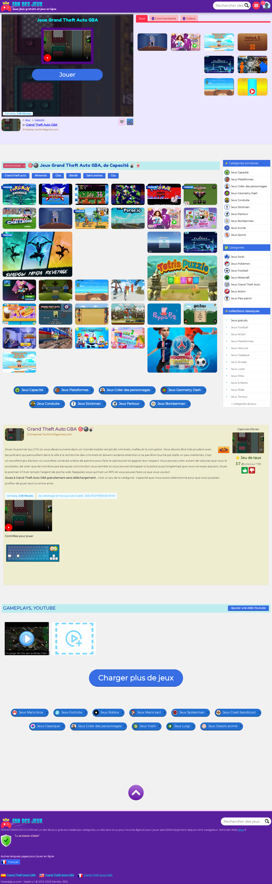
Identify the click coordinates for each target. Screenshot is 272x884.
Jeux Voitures (239, 348)
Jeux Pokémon (240, 263)
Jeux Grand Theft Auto (245, 284)
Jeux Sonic (237, 256)
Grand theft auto (15, 175)
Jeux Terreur (239, 396)
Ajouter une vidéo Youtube (248, 607)
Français (13, 862)
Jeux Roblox (109, 712)
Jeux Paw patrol (241, 298)
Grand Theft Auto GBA (98, 875)
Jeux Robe (237, 389)
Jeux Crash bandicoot (239, 712)
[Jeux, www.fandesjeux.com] (22, 6)
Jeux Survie (238, 227)
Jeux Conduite (240, 200)
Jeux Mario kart (149, 712)
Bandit (73, 175)
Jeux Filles (237, 375)
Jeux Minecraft (240, 277)
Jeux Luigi (182, 726)
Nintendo (41, 175)
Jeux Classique (240, 355)
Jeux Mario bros (31, 712)
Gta (113, 175)
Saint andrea (94, 175)
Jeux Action (238, 291)
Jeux (142, 18)
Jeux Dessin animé (223, 726)
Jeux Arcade (239, 362)
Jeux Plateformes (242, 179)
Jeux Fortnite (71, 712)
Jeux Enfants (239, 382)
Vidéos (190, 18)
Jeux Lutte (238, 369)
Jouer (67, 74)
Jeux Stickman (240, 207)
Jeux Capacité (240, 172)
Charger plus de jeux (136, 677)
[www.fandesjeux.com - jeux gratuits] (22, 823)
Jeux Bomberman (242, 221)
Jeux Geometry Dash (244, 193)
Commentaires (164, 18)
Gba (58, 175)
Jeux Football (239, 270)
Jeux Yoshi (148, 726)
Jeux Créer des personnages (249, 186)
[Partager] (130, 122)
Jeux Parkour (239, 214)
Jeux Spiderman (191, 712)
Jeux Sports (238, 234)
